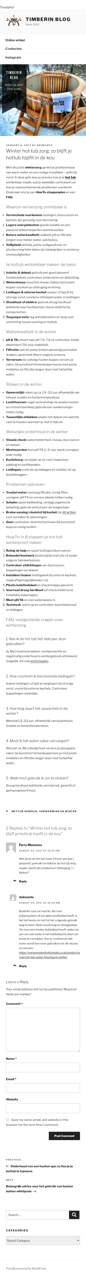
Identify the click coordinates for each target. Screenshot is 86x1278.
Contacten (13, 49)
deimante (45, 145)
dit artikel (69, 512)
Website (12, 1099)
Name (11, 1059)
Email (11, 1079)
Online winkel (15, 40)
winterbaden (39, 661)
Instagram (13, 57)
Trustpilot (7, 7)
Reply (23, 881)
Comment (14, 1004)
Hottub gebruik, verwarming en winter (44, 811)
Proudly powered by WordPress (26, 1268)
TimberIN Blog (48, 19)
